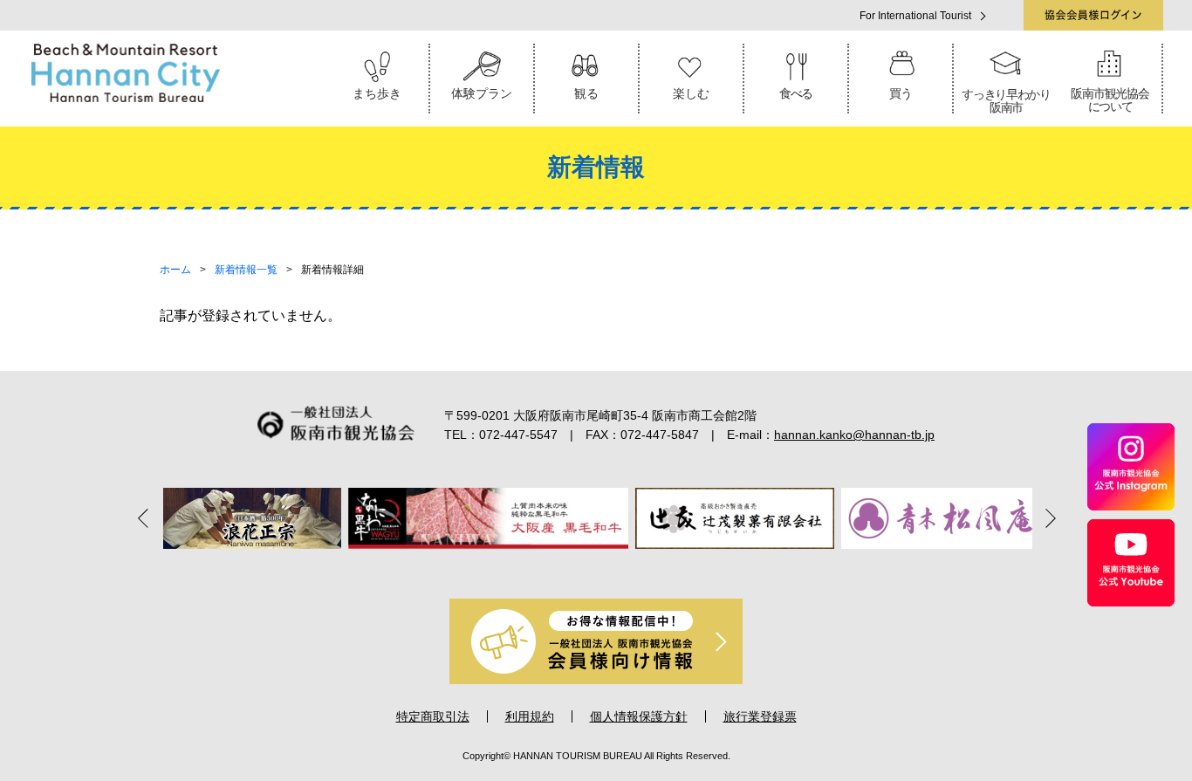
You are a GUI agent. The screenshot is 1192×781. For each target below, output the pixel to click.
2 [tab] (547, 568)
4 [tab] (596, 568)
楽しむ (691, 93)
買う (900, 93)
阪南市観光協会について (1109, 99)
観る (586, 93)
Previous (146, 517)
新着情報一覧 (246, 270)
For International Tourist (915, 16)
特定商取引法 (432, 716)
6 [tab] (645, 568)
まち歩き (377, 93)
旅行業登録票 (760, 716)
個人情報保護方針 (639, 716)
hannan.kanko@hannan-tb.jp (854, 435)
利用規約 (529, 716)
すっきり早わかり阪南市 (1006, 100)
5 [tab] (620, 568)
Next (1045, 517)
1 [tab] (522, 568)
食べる (795, 93)
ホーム (175, 270)
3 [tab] (571, 568)
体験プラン (481, 93)
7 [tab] (669, 568)
